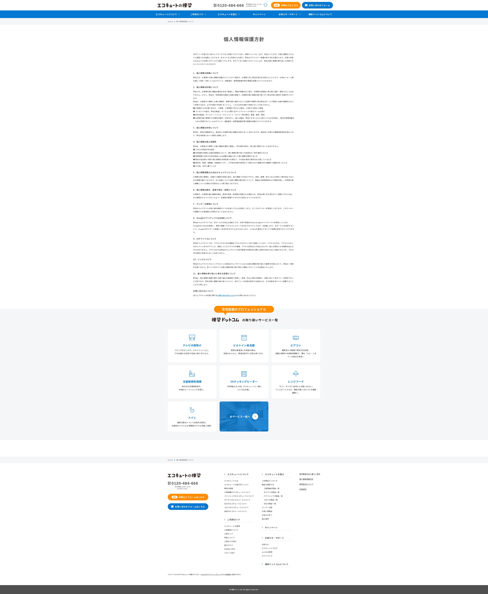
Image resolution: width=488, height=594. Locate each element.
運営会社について (306, 484)
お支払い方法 (229, 549)
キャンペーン (259, 14)
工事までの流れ (230, 541)
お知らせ (265, 544)
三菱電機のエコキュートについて (237, 492)
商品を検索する (268, 484)
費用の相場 (228, 488)
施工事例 (265, 519)
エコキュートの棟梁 (232, 526)
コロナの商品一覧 (271, 500)
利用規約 (302, 489)
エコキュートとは (231, 481)
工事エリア (228, 534)
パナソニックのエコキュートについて (239, 496)
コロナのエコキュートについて (236, 507)
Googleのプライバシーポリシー (211, 574)
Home (170, 21)
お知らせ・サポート (274, 538)
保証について (229, 537)
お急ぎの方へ (267, 515)
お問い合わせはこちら (226, 295)
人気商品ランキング (270, 481)
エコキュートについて (238, 474)
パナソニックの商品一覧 (273, 496)
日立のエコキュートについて (235, 503)
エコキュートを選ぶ (274, 474)
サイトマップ (267, 556)
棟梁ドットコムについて (320, 14)
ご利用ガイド (233, 520)
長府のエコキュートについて (235, 511)
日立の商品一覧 (270, 503)
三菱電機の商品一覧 (271, 488)
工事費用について (231, 530)
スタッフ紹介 (229, 553)
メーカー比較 (267, 507)
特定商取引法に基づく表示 (309, 474)
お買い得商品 (267, 511)
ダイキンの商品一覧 (271, 492)
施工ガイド (228, 545)
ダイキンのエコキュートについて (237, 500)
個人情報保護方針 (306, 479)
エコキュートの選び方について (236, 484)
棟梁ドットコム (237, 589)
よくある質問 (267, 552)
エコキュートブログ (270, 548)
